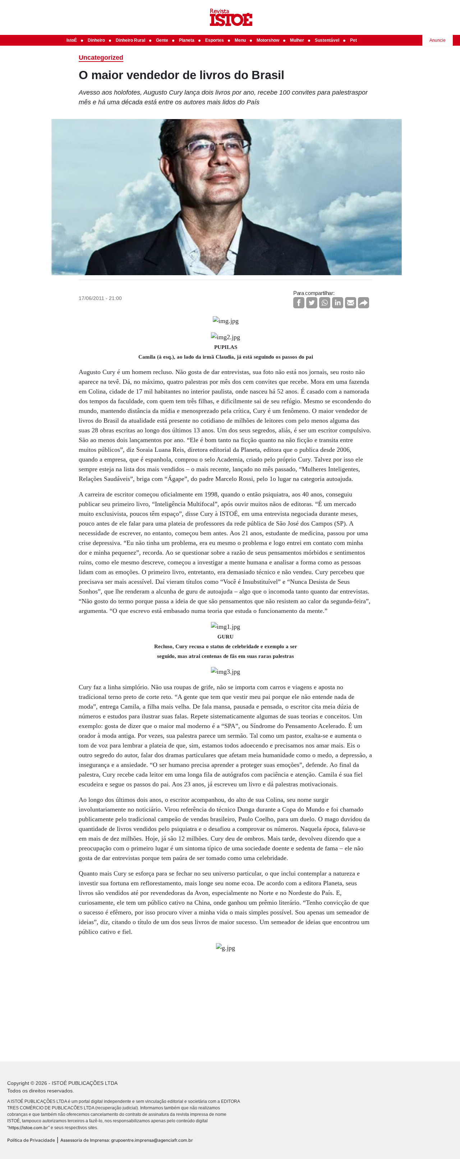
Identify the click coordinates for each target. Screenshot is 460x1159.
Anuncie (437, 40)
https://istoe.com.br (28, 1127)
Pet (353, 40)
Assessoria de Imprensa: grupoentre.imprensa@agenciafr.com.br (126, 1140)
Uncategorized (101, 57)
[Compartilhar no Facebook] (298, 302)
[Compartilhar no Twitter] (311, 302)
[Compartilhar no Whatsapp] (324, 302)
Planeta (186, 40)
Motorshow (268, 40)
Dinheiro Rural (130, 40)
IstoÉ (71, 40)
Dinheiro (96, 40)
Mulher (297, 40)
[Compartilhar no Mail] (350, 302)
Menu (240, 40)
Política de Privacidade (31, 1140)
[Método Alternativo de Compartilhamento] (363, 302)
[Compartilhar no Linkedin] (337, 302)
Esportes (214, 40)
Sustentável (327, 40)
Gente (162, 40)
